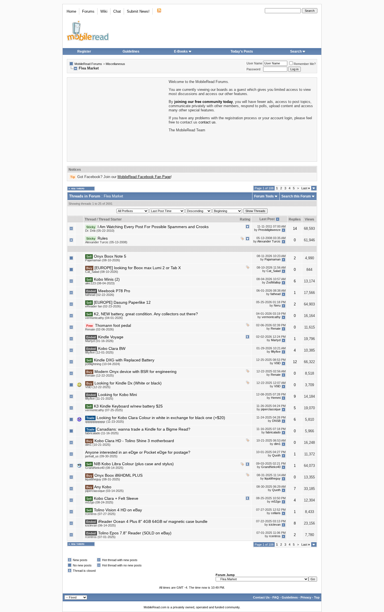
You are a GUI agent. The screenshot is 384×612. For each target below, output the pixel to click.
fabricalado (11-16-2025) (102, 433)
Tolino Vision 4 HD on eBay (118, 510)
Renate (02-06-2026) (99, 329)
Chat (117, 11)
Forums (88, 11)
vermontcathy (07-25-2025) (104, 410)
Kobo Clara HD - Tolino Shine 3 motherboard (134, 440)
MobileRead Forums (88, 64)
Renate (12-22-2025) (99, 375)
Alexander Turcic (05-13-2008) (106, 242)
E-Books (181, 51)
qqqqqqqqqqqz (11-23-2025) (104, 421)
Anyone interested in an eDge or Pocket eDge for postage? (137, 452)
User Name (254, 63)
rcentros (275, 536)
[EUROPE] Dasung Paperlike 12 (122, 302)
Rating (245, 219)
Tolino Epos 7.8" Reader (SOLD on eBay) (134, 533)
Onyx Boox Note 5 (110, 256)
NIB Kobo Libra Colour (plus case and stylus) (134, 464)
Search (296, 51)
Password (253, 69)
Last (305, 188)
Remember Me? (305, 64)
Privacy (306, 597)
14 (295, 228)
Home (71, 11)
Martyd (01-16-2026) (99, 341)
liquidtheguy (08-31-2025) (102, 479)
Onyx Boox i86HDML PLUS (118, 475)
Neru (277, 305)
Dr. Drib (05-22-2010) (99, 230)
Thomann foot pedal (113, 325)
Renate (276, 328)
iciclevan (275, 524)
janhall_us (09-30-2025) (101, 456)
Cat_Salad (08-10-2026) (101, 271)
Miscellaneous (115, 64)
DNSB (276, 420)
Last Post (267, 219)
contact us (207, 122)
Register (84, 51)
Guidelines (131, 51)
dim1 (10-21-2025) (97, 444)
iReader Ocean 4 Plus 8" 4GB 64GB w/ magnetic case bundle (152, 521)
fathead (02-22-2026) (99, 294)
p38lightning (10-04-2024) (102, 364)
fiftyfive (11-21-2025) (99, 398)
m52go (276, 501)
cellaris (276, 513)
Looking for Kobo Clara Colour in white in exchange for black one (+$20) (161, 417)
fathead (275, 294)
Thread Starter (110, 219)
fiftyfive (276, 351)
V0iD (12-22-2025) (97, 387)
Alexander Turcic (269, 241)
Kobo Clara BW (111, 348)
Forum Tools (264, 196)
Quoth (276, 455)
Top (317, 597)
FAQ (275, 597)
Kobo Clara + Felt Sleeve (116, 498)
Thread (90, 219)
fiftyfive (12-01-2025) (99, 352)
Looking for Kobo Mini (117, 394)
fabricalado (273, 432)
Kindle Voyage (110, 337)
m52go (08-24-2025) (99, 502)
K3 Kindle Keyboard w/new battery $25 (128, 406)
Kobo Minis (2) (107, 279)
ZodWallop (273, 282)
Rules (103, 238)
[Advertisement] (117, 119)
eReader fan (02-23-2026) (103, 306)
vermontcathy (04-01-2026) (104, 318)
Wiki (103, 11)
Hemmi (276, 397)
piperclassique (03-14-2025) (104, 490)
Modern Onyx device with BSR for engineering (135, 371)
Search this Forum (296, 196)
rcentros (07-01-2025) (100, 537)
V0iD (277, 363)
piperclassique (271, 409)
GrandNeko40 (271, 467)
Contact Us (261, 597)
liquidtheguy (273, 478)
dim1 (277, 444)
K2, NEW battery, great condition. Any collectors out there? (146, 314)
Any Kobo (102, 487)
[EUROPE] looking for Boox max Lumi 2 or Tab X (137, 268)
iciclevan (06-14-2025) (100, 525)
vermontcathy (271, 317)
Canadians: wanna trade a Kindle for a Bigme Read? (143, 429)
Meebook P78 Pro (114, 291)
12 (295, 362)
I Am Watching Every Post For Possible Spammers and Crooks (153, 226)
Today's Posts (242, 51)
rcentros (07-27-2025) (100, 514)
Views (309, 219)
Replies (295, 219)
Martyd (276, 340)
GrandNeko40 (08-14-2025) (104, 467)
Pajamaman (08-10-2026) (102, 260)
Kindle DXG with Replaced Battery (124, 360)
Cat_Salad (273, 271)
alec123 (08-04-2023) (100, 283)
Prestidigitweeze (269, 229)
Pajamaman (273, 259)
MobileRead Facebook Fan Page (144, 177)
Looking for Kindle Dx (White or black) (128, 383)
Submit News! (138, 11)
